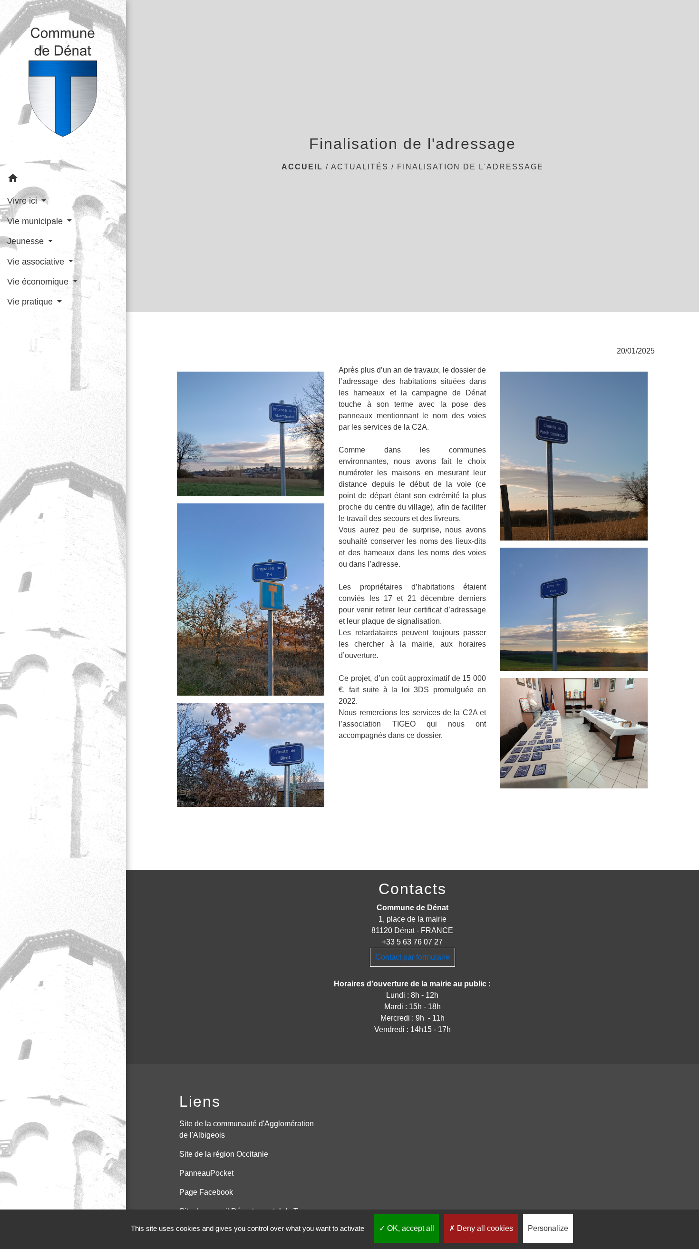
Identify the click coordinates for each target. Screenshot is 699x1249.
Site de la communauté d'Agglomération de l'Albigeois (246, 1129)
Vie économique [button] (39, 281)
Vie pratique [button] (31, 301)
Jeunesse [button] (26, 241)
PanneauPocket (206, 1173)
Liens (200, 1101)
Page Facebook (206, 1192)
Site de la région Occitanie (223, 1154)
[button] (63, 179)
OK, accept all (409, 1228)
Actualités (359, 167)
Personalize (548, 1228)
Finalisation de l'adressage (470, 167)
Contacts (413, 888)
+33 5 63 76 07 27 (412, 942)
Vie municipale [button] (36, 221)
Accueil (302, 167)
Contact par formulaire (412, 957)
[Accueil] (63, 84)
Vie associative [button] (37, 261)
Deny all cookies (484, 1228)
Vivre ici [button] (23, 201)
